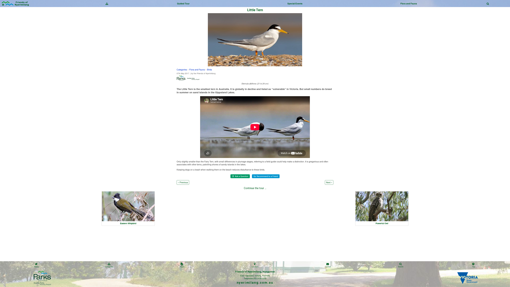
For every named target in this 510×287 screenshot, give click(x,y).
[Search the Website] (488, 3)
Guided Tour (183, 3)
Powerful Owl (382, 223)
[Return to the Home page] (15, 3)
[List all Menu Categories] (107, 3)
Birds (209, 69)
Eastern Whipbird (128, 223)
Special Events (294, 3)
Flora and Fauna (408, 3)
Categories (182, 69)
